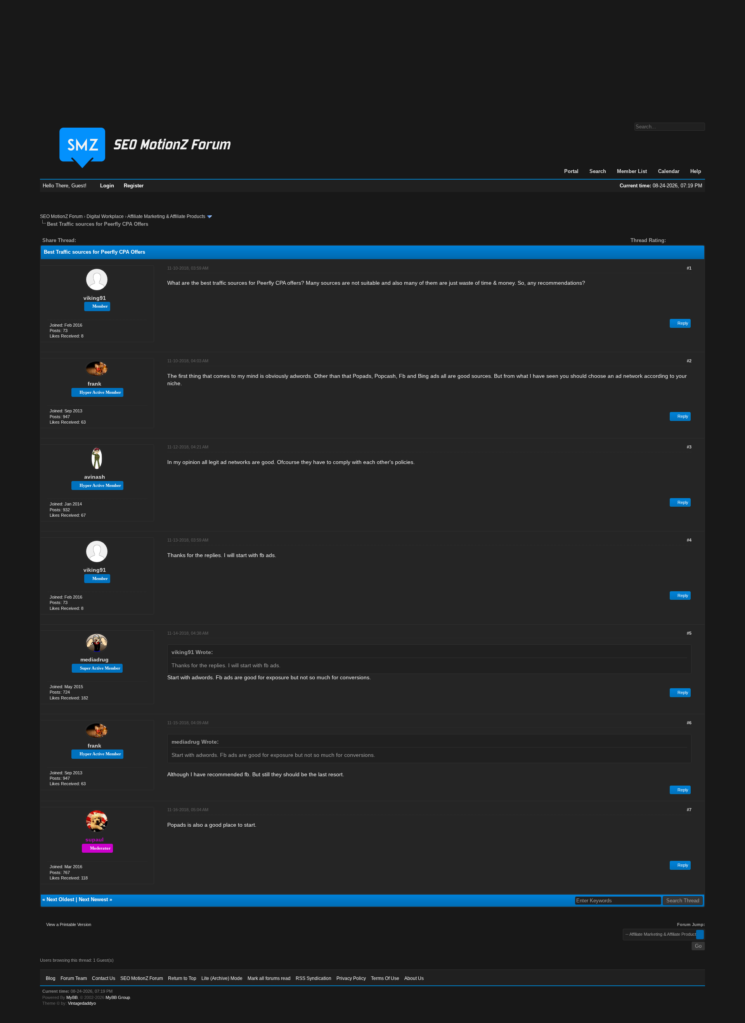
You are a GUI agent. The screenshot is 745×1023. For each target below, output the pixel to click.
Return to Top (182, 978)
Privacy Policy (351, 978)
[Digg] (94, 240)
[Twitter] (89, 240)
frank (94, 384)
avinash (94, 477)
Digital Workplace (105, 216)
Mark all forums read (269, 978)
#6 (689, 722)
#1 (689, 268)
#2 (689, 360)
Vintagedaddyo (82, 1003)
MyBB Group (118, 997)
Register (134, 186)
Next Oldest (60, 899)
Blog (50, 978)
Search (597, 171)
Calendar (668, 171)
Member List (632, 171)
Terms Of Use (385, 978)
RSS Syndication (313, 978)
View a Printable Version (68, 924)
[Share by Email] (118, 240)
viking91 (94, 298)
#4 (689, 540)
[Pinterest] (113, 240)
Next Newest (93, 899)
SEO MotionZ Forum (61, 216)
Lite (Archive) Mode (222, 978)
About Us (414, 978)
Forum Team (74, 978)
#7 (689, 809)
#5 (689, 633)
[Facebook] (83, 240)
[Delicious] (100, 240)
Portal (571, 171)
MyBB (72, 997)
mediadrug (94, 659)
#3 (689, 447)
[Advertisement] (372, 57)
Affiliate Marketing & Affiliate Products (166, 216)
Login (107, 186)
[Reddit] (105, 240)
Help (695, 171)
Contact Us (103, 978)
